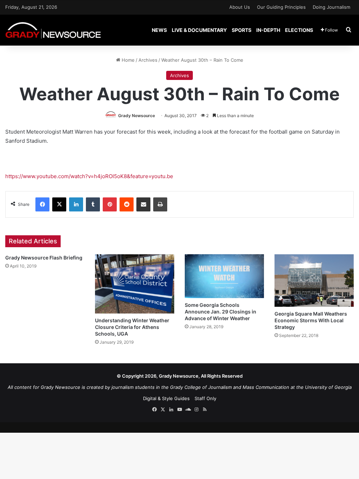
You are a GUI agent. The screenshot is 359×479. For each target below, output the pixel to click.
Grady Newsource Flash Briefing (43, 258)
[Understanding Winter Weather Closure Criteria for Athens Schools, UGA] (134, 284)
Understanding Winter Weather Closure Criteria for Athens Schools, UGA (132, 327)
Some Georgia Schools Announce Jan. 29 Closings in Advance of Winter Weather (220, 311)
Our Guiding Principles (281, 7)
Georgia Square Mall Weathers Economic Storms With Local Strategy (311, 320)
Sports (241, 30)
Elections (299, 30)
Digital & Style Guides (166, 398)
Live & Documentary (199, 30)
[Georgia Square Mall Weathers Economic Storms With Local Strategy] (314, 280)
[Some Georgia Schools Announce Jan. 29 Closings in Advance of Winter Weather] (224, 276)
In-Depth (268, 30)
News (159, 30)
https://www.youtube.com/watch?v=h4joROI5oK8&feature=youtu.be (89, 176)
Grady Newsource (136, 115)
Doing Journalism (331, 7)
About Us (239, 7)
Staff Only (205, 398)
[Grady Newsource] (53, 30)
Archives (147, 60)
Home (127, 60)
